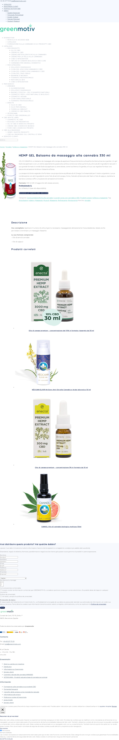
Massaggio (39, 200)
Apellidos (3, 559)
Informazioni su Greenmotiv (13, 669)
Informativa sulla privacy (12, 694)
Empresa (3, 572)
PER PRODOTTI (13, 48)
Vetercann (12, 113)
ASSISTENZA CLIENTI (11, 6)
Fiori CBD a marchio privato (20, 128)
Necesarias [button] (4, 728)
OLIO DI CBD (16, 105)
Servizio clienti (11, 136)
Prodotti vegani (86, 198)
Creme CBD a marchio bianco (20, 126)
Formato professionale (22, 77)
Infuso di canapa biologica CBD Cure (28, 61)
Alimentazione (18, 88)
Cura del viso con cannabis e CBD (27, 69)
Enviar (2, 607)
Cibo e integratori (19, 59)
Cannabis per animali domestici (26, 63)
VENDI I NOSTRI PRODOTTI (18, 132)
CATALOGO (7, 4)
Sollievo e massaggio (21, 67)
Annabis (11, 86)
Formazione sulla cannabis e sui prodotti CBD (29, 44)
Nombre (3, 555)
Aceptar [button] (108, 706)
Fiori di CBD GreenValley (18, 115)
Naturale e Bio (18, 80)
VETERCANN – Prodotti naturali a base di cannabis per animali (25, 677)
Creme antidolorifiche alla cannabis (28, 54)
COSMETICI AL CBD (15, 119)
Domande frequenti (11, 689)
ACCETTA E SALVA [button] (6, 739)
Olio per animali (18, 107)
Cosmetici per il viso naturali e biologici (30, 94)
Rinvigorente (73, 200)
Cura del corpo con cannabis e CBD (28, 71)
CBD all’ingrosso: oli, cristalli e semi (24, 134)
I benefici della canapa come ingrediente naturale (21, 692)
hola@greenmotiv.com (13, 644)
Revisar (114, 706)
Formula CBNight (19, 109)
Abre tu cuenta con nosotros (14, 664)
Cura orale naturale (21, 98)
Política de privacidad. (98, 604)
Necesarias (6, 730)
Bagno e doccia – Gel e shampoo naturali (30, 92)
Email (2, 563)
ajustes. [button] (102, 706)
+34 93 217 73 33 (8, 641)
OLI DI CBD (15, 50)
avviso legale (8, 700)
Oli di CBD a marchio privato (20, 124)
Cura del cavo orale (20, 73)
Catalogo (11, 42)
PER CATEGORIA (13, 65)
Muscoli (46, 200)
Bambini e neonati (19, 75)
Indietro (31, 200)
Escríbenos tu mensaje (8, 580)
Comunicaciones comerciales (10, 588)
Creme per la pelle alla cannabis (26, 56)
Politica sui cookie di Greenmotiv (15, 697)
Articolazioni (23, 200)
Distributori (8, 667)
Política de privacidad (7, 594)
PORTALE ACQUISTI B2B (12, 9)
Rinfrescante (62, 200)
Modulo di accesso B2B (18, 40)
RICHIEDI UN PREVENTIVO (18, 122)
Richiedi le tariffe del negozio (34, 193)
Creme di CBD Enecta (20, 111)
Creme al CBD (17, 52)
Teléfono (3, 568)
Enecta (10, 103)
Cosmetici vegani (19, 96)
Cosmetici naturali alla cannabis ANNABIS (18, 675)
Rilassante (53, 200)
